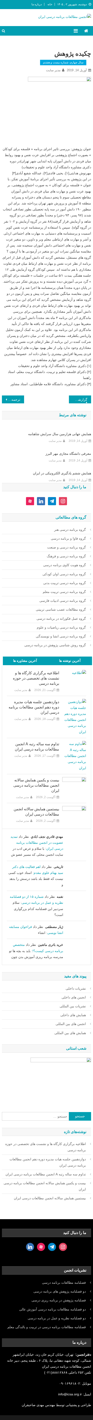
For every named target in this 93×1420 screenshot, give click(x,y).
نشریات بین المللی (73, 1006)
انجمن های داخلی (74, 997)
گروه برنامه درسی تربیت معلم (64, 592)
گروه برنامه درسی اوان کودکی (64, 574)
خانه (49, 4)
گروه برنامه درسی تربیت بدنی (64, 583)
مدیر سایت (53, 70)
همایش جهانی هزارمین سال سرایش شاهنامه (59, 434)
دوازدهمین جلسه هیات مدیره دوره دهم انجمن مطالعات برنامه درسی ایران (34, 707)
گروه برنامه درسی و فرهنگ (66, 556)
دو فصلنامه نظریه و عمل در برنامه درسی (57, 1318)
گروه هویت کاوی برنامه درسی (64, 565)
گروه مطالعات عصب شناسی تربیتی (61, 609)
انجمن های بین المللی (71, 1024)
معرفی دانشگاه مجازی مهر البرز (68, 453)
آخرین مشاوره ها (25, 661)
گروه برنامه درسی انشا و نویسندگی (61, 636)
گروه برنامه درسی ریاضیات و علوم (61, 627)
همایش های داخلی (73, 1015)
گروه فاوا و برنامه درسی (68, 538)
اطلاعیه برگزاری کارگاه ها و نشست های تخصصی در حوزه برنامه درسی (36, 678)
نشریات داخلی (76, 988)
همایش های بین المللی (70, 1033)
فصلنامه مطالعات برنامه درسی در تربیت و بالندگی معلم (46, 1327)
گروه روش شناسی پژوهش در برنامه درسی (55, 645)
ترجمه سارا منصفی (11, 399)
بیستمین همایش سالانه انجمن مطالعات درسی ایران (36, 811)
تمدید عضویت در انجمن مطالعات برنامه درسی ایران (36, 842)
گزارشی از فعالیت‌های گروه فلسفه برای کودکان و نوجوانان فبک (78, 399)
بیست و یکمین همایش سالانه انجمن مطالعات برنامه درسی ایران (36, 785)
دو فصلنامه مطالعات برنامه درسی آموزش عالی (52, 1309)
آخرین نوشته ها (70, 661)
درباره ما (36, 4)
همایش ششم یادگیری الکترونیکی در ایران (62, 473)
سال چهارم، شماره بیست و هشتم (63, 62)
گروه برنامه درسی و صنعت (66, 547)
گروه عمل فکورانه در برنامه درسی (61, 618)
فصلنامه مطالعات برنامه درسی (64, 1282)
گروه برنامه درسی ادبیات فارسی (62, 601)
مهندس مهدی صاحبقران (39, 1405)
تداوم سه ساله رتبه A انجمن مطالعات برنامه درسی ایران (37, 746)
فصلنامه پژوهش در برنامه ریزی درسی (58, 1300)
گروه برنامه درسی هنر (70, 530)
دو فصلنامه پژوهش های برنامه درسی (59, 1291)
